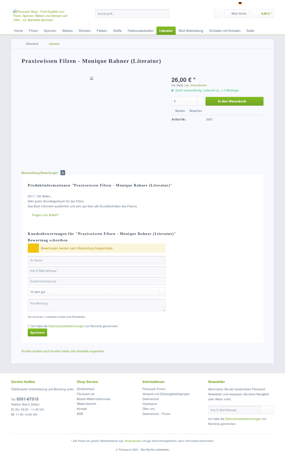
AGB (80, 414)
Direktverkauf (85, 389)
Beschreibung (30, 173)
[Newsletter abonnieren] (267, 410)
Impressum (149, 404)
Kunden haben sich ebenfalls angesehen (77, 351)
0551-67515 (28, 399)
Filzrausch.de (86, 394)
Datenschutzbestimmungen (66, 326)
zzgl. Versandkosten (195, 85)
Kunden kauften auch (35, 351)
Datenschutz (150, 399)
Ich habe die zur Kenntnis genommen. (75, 326)
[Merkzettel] (218, 13)
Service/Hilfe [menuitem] (263, 3)
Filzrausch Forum (154, 389)
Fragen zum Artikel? (45, 215)
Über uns (148, 409)
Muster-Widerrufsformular (94, 399)
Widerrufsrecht (86, 404)
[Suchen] (165, 13)
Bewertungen (52, 173)
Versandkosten (133, 440)
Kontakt (82, 409)
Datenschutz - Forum (156, 414)
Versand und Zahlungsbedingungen (166, 394)
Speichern (37, 332)
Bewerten (195, 111)
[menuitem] (132, 15)
